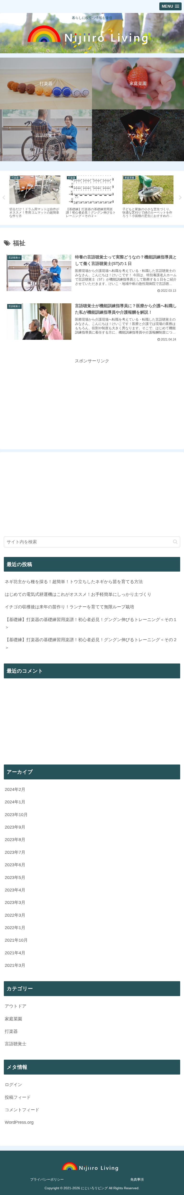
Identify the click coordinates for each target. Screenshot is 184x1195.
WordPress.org (19, 1122)
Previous (3, 197)
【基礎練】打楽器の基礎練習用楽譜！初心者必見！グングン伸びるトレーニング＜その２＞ (91, 643)
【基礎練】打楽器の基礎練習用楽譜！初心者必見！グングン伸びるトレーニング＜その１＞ (91, 623)
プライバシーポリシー (47, 1179)
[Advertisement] (92, 398)
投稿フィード (18, 1097)
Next (180, 197)
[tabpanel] (45, 197)
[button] (175, 541)
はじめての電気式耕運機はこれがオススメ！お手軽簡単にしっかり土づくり (78, 594)
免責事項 (137, 1179)
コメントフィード (22, 1109)
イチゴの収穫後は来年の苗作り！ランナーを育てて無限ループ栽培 (69, 606)
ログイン (13, 1084)
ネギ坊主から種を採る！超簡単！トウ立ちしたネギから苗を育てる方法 (74, 581)
